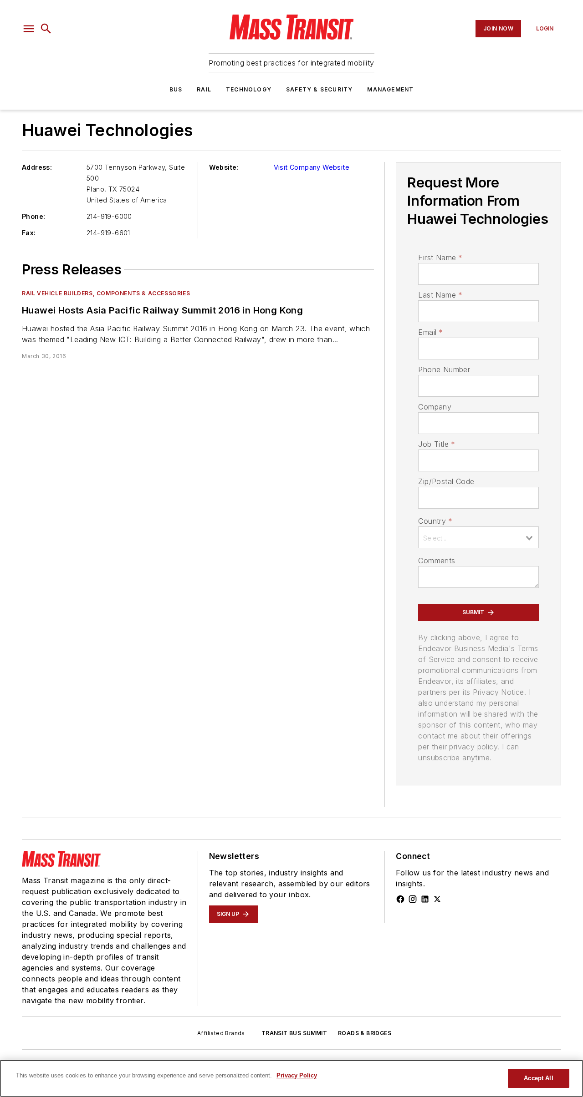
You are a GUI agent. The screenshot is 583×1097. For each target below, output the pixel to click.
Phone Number (444, 369)
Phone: (33, 216)
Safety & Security (319, 89)
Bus (176, 89)
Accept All (538, 1078)
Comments (436, 560)
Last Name (440, 294)
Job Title (436, 444)
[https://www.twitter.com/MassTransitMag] (437, 899)
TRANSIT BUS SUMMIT (294, 1033)
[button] (29, 28)
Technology (248, 89)
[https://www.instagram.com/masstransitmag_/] (412, 899)
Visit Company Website (311, 167)
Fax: (29, 233)
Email (430, 332)
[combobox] (478, 537)
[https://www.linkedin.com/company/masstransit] (425, 899)
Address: (37, 167)
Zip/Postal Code (446, 481)
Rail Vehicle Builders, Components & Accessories (106, 293)
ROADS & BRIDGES (364, 1033)
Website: (224, 167)
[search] (46, 28)
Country (435, 521)
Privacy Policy (296, 1075)
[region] (291, 1078)
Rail (204, 89)
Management (390, 89)
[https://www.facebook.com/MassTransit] (400, 899)
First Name (440, 257)
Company (434, 406)
